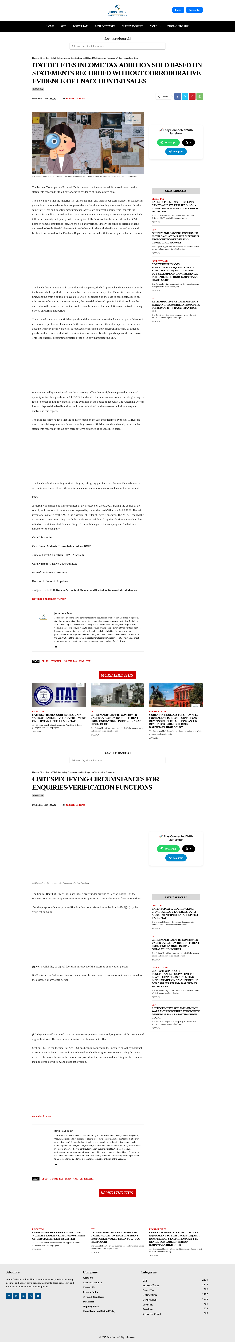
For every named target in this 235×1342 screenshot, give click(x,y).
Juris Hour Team (75, 98)
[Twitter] (185, 96)
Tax (88, 661)
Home (35, 58)
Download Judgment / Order (49, 598)
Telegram (178, 151)
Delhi (45, 661)
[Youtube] (38, 1296)
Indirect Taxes (160, 261)
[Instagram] (16, 1296)
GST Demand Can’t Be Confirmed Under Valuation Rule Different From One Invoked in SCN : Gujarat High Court (175, 238)
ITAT (81, 661)
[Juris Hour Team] (43, 629)
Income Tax (70, 661)
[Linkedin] (55, 646)
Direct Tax (44, 58)
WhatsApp (170, 142)
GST (154, 230)
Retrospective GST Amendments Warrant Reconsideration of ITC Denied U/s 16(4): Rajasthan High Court (176, 306)
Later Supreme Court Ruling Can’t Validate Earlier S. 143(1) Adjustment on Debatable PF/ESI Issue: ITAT (175, 207)
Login (178, 10)
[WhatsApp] (199, 96)
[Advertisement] (88, 261)
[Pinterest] (192, 96)
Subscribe (194, 10)
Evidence (56, 661)
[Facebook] (177, 96)
